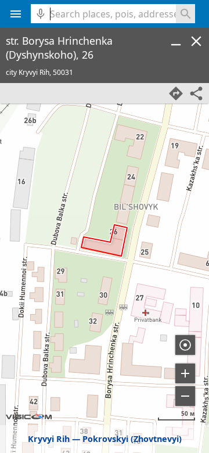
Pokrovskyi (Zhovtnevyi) (132, 438)
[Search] (185, 13)
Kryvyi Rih (49, 438)
